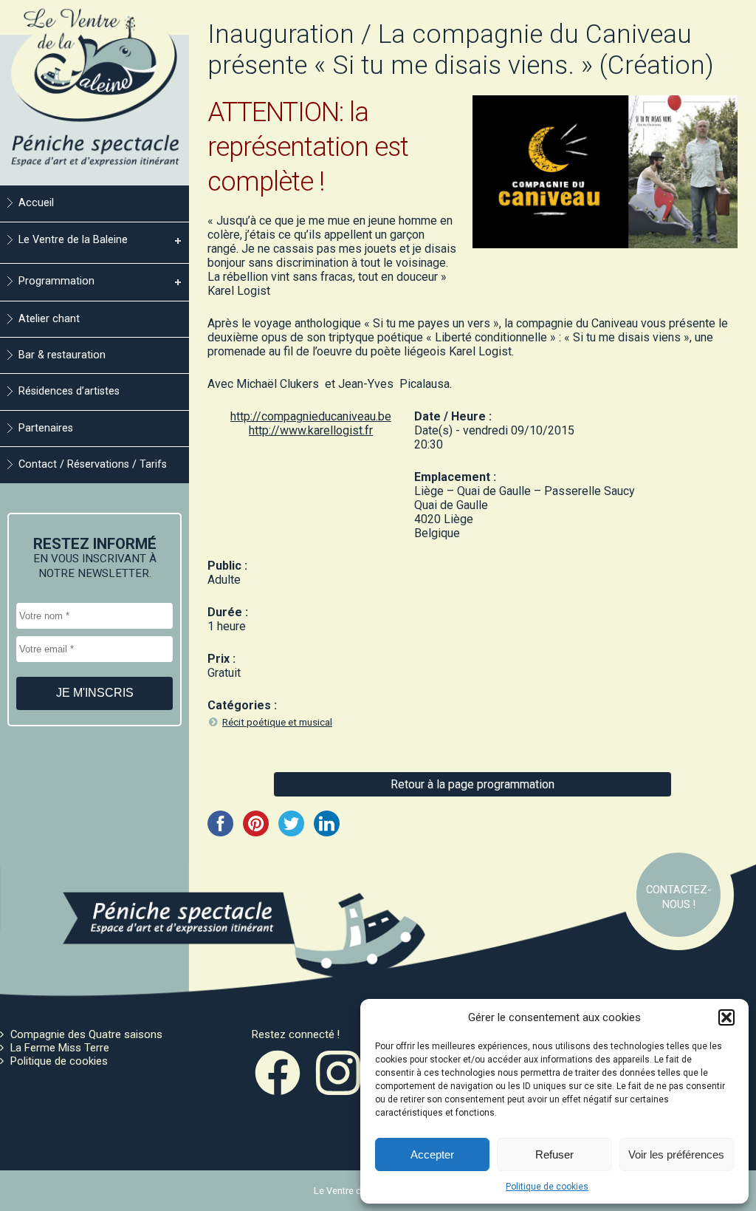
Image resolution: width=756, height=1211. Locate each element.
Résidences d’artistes (69, 391)
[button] (726, 1017)
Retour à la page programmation (472, 784)
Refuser (554, 1154)
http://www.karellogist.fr (311, 430)
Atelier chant (49, 319)
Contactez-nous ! (679, 897)
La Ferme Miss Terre (59, 1047)
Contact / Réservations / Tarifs (92, 464)
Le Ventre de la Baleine (73, 239)
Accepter (432, 1154)
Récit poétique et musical (277, 722)
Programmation (56, 281)
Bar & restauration (62, 355)
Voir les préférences (676, 1154)
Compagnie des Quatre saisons (86, 1034)
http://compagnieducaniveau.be (310, 416)
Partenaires (45, 428)
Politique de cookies (547, 1186)
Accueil (36, 203)
